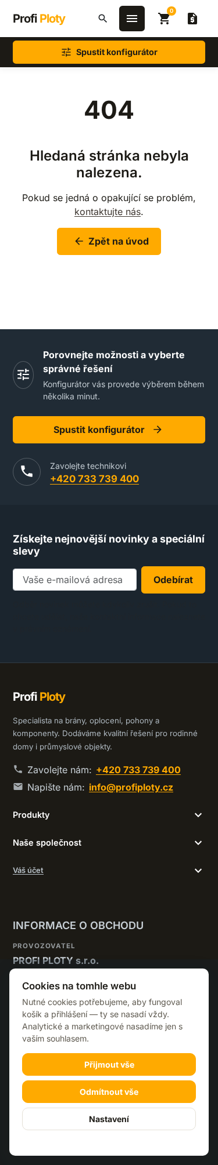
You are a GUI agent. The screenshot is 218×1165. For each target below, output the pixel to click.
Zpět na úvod (111, 241)
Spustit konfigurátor (108, 429)
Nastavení (109, 1119)
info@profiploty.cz (131, 787)
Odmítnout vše (109, 1092)
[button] (103, 18)
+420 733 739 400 (94, 479)
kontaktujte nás (107, 211)
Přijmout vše (109, 1064)
